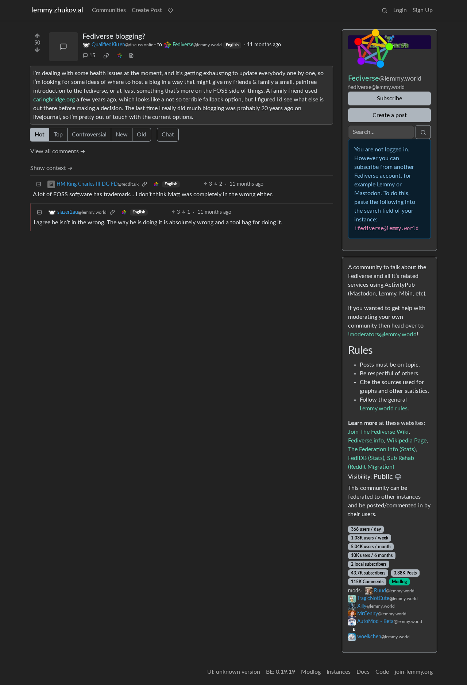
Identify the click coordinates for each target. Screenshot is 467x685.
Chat (168, 135)
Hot (40, 135)
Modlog (399, 582)
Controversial (89, 135)
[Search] (384, 10)
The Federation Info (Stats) (382, 449)
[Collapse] (39, 184)
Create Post (147, 10)
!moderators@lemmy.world (382, 334)
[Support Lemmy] (170, 10)
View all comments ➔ (57, 151)
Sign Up (423, 10)
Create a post (390, 115)
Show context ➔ (51, 168)
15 (92, 55)
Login (400, 10)
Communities (109, 10)
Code (382, 672)
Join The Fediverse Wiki (378, 432)
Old (141, 135)
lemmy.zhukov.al (57, 10)
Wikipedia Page (407, 441)
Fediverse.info (366, 441)
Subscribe (389, 98)
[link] (106, 56)
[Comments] (63, 46)
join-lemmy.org (414, 672)
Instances (339, 672)
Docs (363, 672)
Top (58, 135)
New (122, 135)
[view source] (131, 56)
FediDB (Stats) (366, 458)
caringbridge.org (54, 99)
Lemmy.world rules (384, 408)
